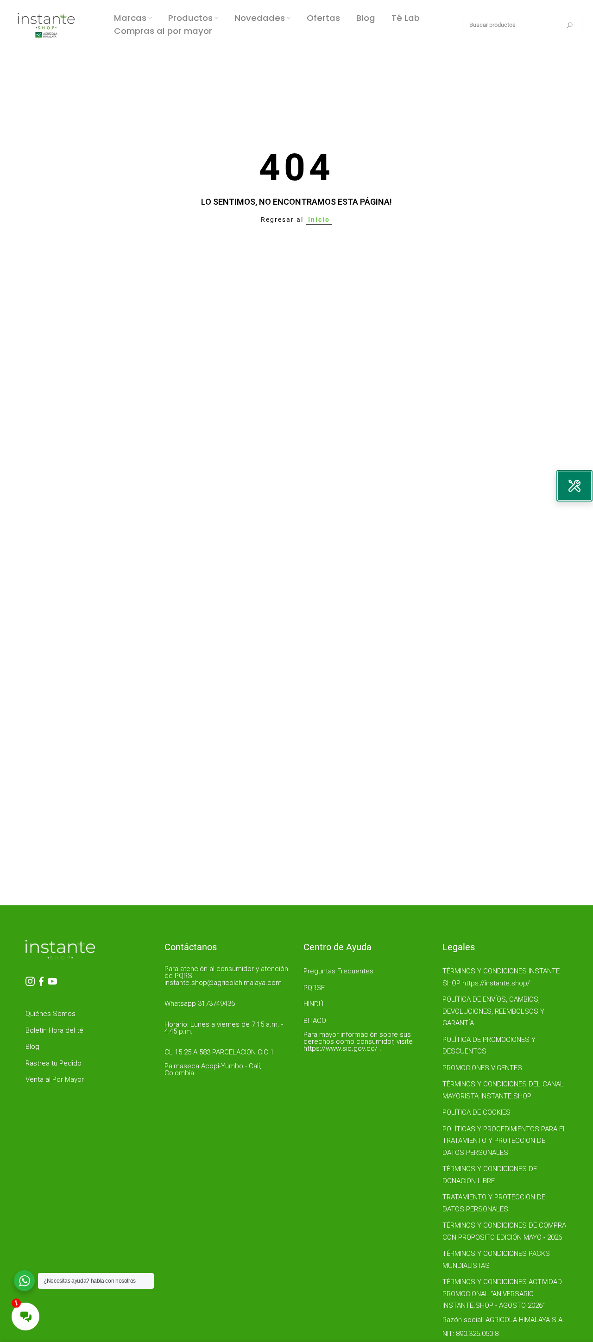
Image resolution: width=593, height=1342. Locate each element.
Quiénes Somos (50, 1014)
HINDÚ (313, 1004)
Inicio (319, 219)
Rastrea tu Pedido (53, 1063)
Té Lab (405, 18)
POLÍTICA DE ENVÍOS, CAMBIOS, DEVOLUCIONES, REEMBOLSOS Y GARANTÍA (493, 1011)
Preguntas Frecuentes (338, 971)
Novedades (259, 18)
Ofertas (323, 18)
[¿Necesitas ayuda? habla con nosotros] (24, 1280)
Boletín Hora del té (54, 1030)
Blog (365, 18)
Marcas (130, 18)
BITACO (314, 1020)
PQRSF (314, 988)
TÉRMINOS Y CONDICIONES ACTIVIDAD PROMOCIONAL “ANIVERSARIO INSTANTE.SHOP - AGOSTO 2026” (502, 1294)
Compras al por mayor (163, 31)
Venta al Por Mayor (54, 1079)
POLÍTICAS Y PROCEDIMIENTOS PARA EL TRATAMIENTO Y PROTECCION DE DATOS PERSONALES (504, 1141)
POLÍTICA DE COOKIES (476, 1112)
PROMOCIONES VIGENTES (482, 1068)
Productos (190, 18)
